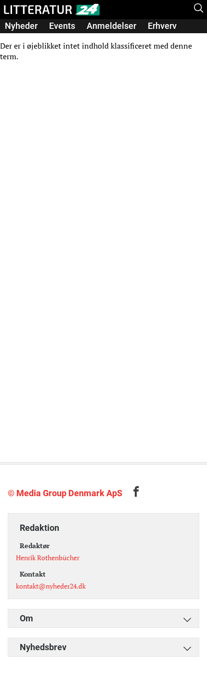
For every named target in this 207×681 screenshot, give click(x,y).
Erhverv (162, 26)
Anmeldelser (111, 26)
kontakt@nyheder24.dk (51, 586)
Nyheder (21, 26)
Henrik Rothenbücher (47, 557)
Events (62, 26)
